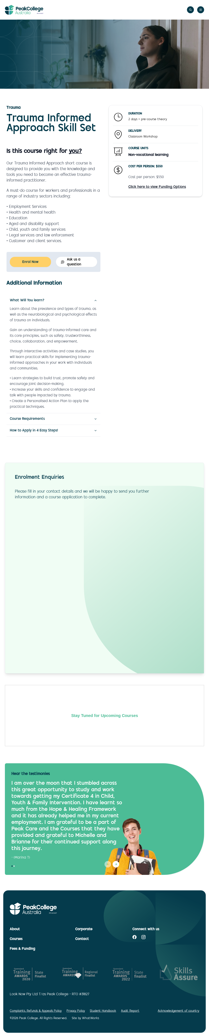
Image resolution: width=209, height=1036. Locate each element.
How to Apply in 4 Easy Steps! (34, 430)
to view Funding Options (157, 187)
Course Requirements (27, 419)
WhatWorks (90, 1018)
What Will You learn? (27, 300)
